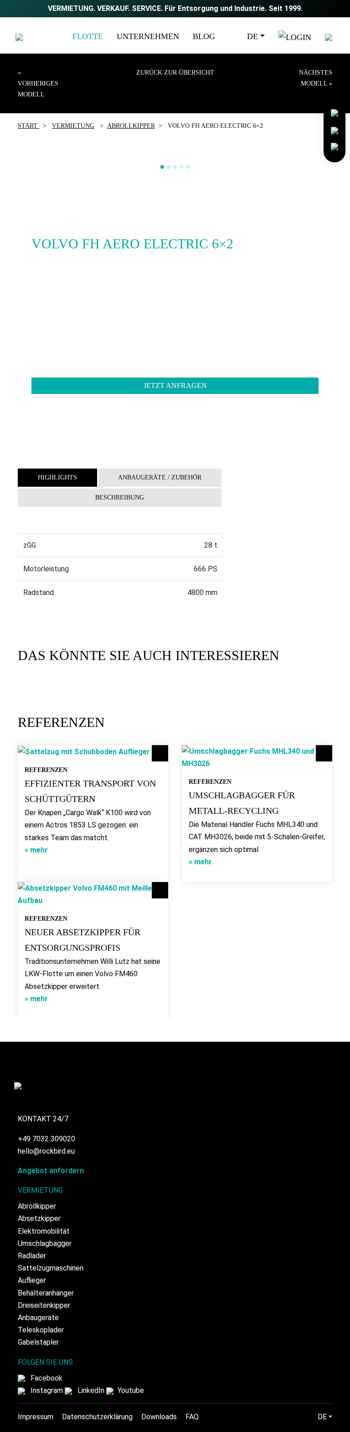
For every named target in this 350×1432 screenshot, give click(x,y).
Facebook (45, 1378)
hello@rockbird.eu (46, 1151)
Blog (204, 36)
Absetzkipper (39, 1218)
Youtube (130, 1390)
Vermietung (73, 125)
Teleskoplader (41, 1330)
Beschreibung (119, 497)
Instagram (46, 1390)
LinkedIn (90, 1390)
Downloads (159, 1416)
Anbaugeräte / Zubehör (159, 477)
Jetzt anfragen (175, 385)
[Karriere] (334, 129)
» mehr (36, 850)
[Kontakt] (334, 112)
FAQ (192, 1416)
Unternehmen (148, 36)
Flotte (87, 36)
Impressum (35, 1416)
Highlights (57, 477)
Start (28, 125)
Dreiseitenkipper (44, 1305)
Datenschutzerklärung (97, 1416)
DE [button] (252, 36)
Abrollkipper (131, 125)
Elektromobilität (44, 1231)
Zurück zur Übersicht (175, 72)
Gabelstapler (38, 1342)
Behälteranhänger (46, 1293)
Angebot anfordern (51, 1170)
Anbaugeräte (38, 1317)
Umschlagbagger (45, 1243)
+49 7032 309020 (46, 1139)
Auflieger (32, 1280)
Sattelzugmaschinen (50, 1268)
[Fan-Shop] (334, 146)
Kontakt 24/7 (43, 1118)
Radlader (32, 1255)
